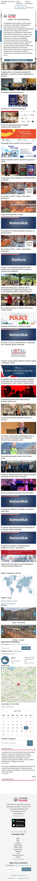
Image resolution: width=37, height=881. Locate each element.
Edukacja (18, 851)
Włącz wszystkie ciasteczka (18, 60)
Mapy (18, 838)
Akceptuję (16, 644)
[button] (18, 684)
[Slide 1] (13, 618)
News (18, 840)
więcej (34, 777)
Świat (18, 842)
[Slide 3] (20, 618)
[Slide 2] (17, 618)
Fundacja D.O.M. (22, 875)
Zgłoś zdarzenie (19, 2)
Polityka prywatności (23, 878)
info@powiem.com (18, 816)
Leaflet (19, 701)
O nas (18, 853)
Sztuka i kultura (18, 845)
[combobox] (2, 743)
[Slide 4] (23, 618)
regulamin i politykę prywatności (19, 644)
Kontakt (18, 857)
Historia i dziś (18, 847)
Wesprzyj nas (12, 878)
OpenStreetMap (26, 701)
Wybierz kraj (20, 7)
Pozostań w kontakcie (17, 831)
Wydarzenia (18, 844)
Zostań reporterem (29, 2)
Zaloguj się (30, 7)
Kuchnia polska (18, 849)
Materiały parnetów (18, 855)
